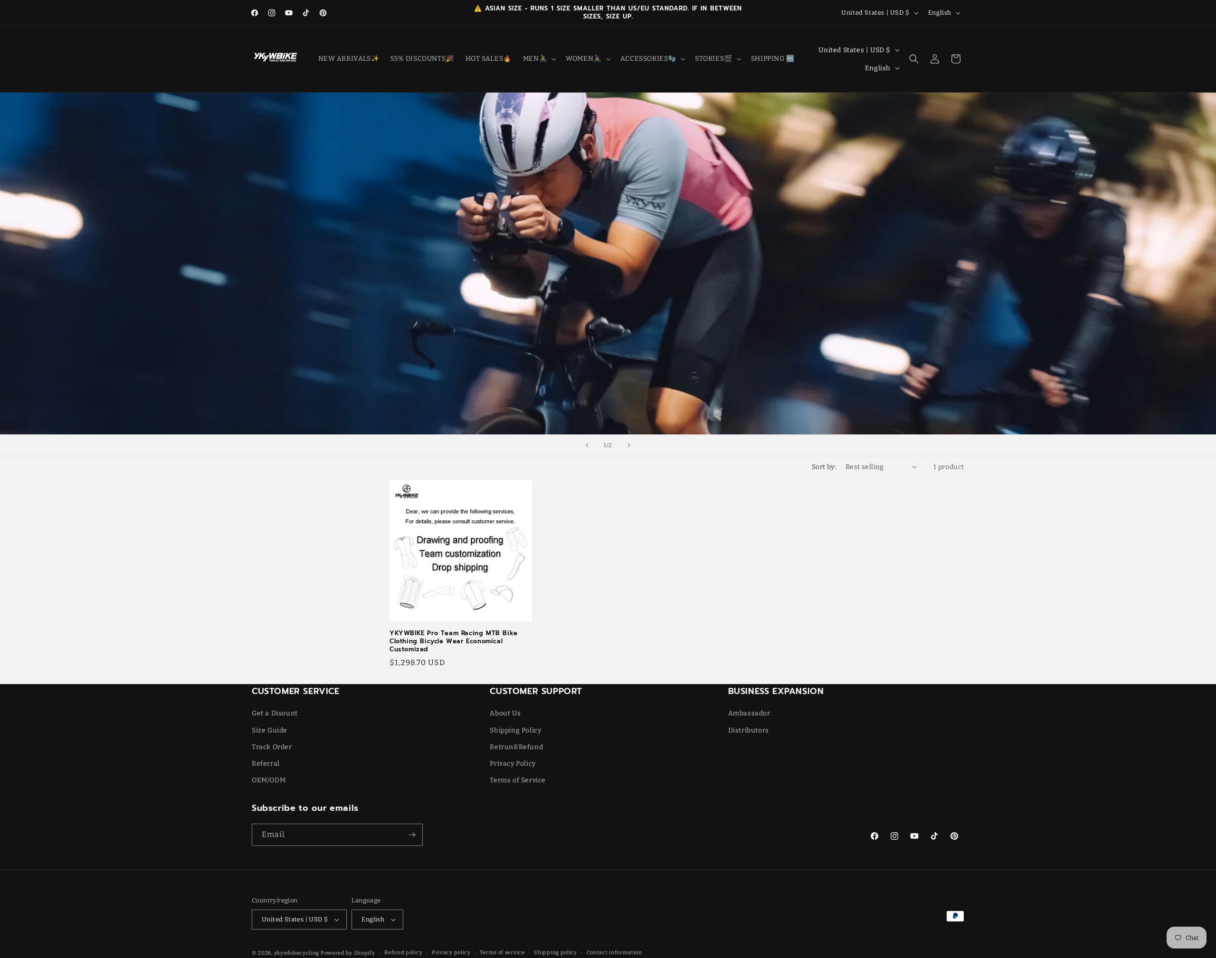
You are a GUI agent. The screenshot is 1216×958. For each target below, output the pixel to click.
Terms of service (502, 952)
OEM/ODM (268, 780)
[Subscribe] (411, 835)
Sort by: (824, 467)
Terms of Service (518, 780)
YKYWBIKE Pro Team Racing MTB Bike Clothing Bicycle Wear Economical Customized (454, 641)
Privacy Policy (512, 764)
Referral (266, 764)
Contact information (614, 952)
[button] (538, 59)
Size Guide (269, 730)
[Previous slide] (587, 445)
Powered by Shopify (348, 953)
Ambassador (749, 713)
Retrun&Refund (516, 747)
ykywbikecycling (297, 953)
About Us (505, 713)
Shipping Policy (515, 730)
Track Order (272, 747)
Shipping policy (555, 952)
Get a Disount (275, 713)
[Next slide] (628, 445)
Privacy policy (451, 952)
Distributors (748, 730)
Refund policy (403, 952)
